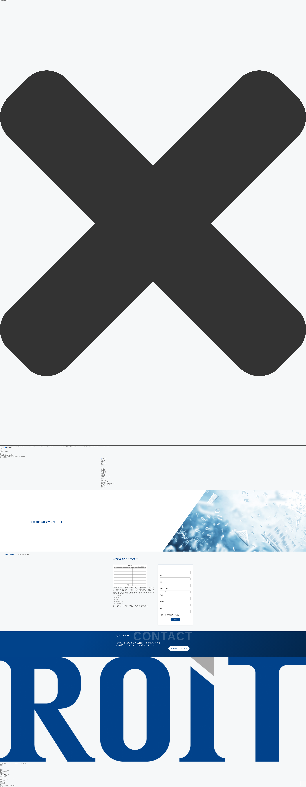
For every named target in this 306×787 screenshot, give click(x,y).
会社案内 (2, 764)
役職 (161, 608)
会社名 (162, 582)
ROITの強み (103, 471)
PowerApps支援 (104, 482)
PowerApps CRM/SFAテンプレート (108, 483)
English (102, 465)
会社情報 (103, 469)
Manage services (3, 453)
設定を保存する (15, 456)
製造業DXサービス (3, 773)
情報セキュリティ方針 (105, 476)
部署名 (162, 601)
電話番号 (162, 595)
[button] (153, 223)
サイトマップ (2, 784)
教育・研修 (103, 485)
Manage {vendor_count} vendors (6, 454)
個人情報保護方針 (3, 457)
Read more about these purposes (6, 455)
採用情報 (103, 475)
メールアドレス (164, 588)
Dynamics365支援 (104, 481)
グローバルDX (104, 479)
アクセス (103, 473)
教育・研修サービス (4, 779)
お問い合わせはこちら (179, 648)
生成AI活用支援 (104, 480)
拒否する (5, 456)
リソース (103, 462)
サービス (2, 772)
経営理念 (103, 470)
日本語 (102, 464)
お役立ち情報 (2, 783)
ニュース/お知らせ (105, 472)
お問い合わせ (103, 466)
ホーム (102, 459)
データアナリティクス (105, 484)
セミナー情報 (103, 463)
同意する (1, 456)
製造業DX (103, 478)
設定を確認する (10, 456)
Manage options (3, 452)
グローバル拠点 (104, 474)
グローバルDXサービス (4, 774)
